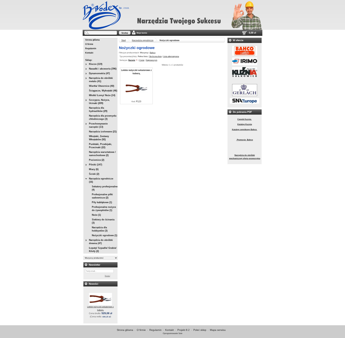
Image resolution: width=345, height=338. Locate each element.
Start (123, 40)
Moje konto (142, 33)
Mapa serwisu (218, 329)
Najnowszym (151, 60)
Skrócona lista (155, 56)
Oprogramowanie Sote (172, 333)
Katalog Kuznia (244, 124)
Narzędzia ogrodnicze (142, 40)
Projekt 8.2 (183, 329)
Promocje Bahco (244, 140)
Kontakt (89, 53)
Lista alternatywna (171, 56)
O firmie (89, 44)
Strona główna (92, 40)
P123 (138, 101)
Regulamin (90, 48)
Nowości (93, 284)
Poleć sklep (199, 329)
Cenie (141, 60)
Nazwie (131, 60)
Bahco (152, 53)
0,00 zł (252, 32)
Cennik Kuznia (244, 119)
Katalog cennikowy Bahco (244, 129)
